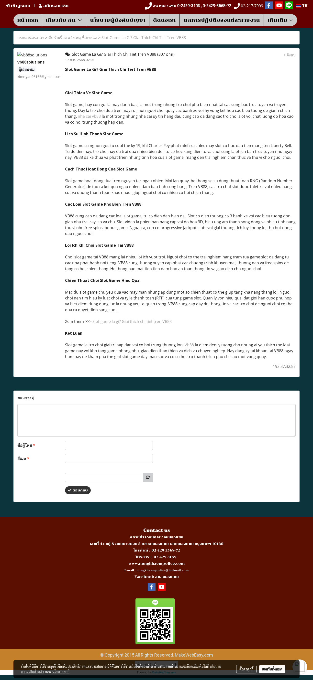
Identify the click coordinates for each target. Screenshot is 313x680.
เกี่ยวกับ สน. (62, 20)
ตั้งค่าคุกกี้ (246, 669)
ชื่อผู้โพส (26, 445)
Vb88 (189, 345)
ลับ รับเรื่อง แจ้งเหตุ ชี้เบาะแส (72, 37)
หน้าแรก (27, 20)
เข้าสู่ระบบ (20, 5)
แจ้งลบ (290, 55)
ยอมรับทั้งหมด (272, 669)
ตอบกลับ (79, 490)
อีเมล (23, 458)
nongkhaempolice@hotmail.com (162, 570)
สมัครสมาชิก (55, 5)
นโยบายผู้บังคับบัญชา (117, 20)
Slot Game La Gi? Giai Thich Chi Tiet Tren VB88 (143, 37)
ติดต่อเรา (164, 20)
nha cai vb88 (89, 116)
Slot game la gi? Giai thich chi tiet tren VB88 (132, 321)
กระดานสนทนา (30, 37)
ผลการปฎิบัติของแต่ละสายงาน (221, 20)
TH (304, 6)
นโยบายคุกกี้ (60, 671)
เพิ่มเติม (278, 20)
